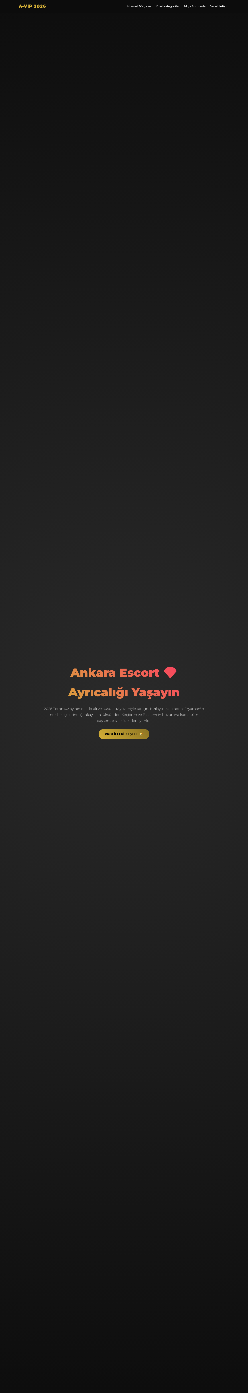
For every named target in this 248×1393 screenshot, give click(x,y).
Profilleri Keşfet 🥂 (124, 734)
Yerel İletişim (219, 6)
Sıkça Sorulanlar (195, 6)
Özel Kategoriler (168, 6)
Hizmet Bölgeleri (139, 6)
